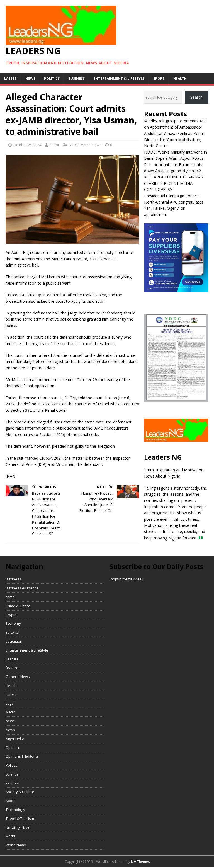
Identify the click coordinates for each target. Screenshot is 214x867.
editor (54, 144)
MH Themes (140, 861)
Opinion (12, 747)
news (30, 78)
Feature (12, 659)
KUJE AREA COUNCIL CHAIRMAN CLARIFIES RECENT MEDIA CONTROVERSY (174, 183)
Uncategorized (18, 827)
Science (12, 774)
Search (196, 97)
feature (12, 667)
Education (14, 641)
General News (18, 676)
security (12, 783)
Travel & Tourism (20, 818)
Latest (10, 78)
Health (180, 78)
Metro (86, 144)
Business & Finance (22, 587)
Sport (159, 78)
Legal (10, 703)
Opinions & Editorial (22, 756)
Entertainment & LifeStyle (119, 78)
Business (76, 78)
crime (10, 596)
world (10, 836)
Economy (13, 623)
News (10, 729)
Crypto (11, 614)
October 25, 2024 (27, 144)
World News (16, 844)
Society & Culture (20, 791)
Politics (52, 78)
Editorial (12, 632)
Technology (15, 809)
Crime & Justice (18, 605)
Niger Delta (15, 738)
